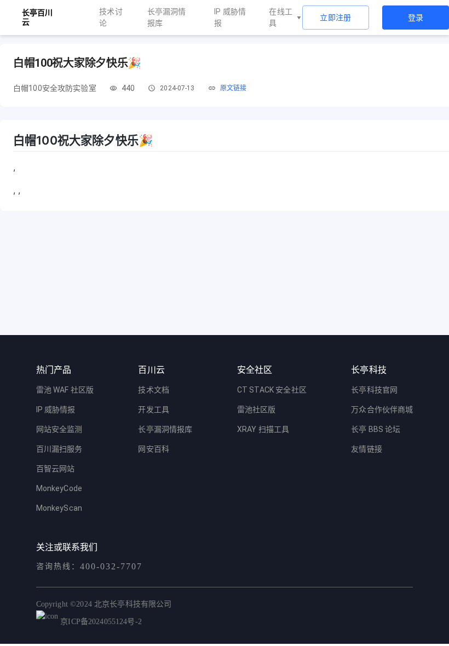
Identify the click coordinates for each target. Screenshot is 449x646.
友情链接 (366, 449)
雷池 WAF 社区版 (65, 389)
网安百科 (153, 449)
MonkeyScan (59, 508)
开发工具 (153, 409)
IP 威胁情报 (230, 17)
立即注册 (336, 17)
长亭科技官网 (374, 389)
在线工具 (280, 17)
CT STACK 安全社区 (272, 389)
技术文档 (153, 389)
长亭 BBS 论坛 (375, 429)
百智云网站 (55, 468)
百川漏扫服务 (59, 449)
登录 (416, 17)
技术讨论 (110, 17)
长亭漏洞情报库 (166, 17)
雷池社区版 (256, 409)
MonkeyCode (59, 488)
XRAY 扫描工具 (263, 429)
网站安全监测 (59, 429)
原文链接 (233, 88)
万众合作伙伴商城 (382, 409)
